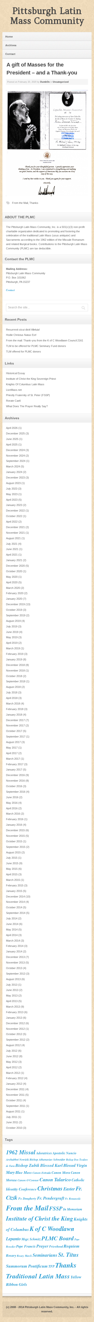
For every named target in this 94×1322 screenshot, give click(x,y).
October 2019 (14, 609)
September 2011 (15, 1105)
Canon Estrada (42, 1173)
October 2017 (14, 731)
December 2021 (15, 527)
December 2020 (15, 565)
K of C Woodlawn (52, 1228)
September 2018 (15, 681)
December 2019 (15, 604)
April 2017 (12, 753)
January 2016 (14, 824)
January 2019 (14, 659)
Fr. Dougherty (27, 1198)
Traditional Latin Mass (38, 1276)
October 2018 (14, 676)
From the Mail (20, 202)
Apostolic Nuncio (64, 1153)
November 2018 (15, 670)
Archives (10, 45)
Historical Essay (15, 373)
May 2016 (12, 802)
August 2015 (13, 852)
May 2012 (12, 1061)
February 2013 (14, 1012)
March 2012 (13, 1072)
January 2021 (14, 560)
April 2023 (12, 499)
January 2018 (14, 714)
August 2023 (13, 483)
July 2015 (11, 857)
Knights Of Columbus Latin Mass (25, 384)
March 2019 (13, 648)
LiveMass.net (14, 389)
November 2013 (15, 962)
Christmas (50, 1188)
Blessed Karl (51, 1165)
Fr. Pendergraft (50, 1198)
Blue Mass (23, 1172)
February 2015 (14, 885)
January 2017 (14, 769)
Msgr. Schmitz (31, 1239)
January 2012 (14, 1083)
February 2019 (14, 653)
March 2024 (13, 466)
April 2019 (12, 642)
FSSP (55, 1208)
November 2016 (15, 780)
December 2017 (15, 720)
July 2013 (11, 984)
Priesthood (56, 1246)
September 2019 (15, 615)
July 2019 (11, 626)
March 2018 (13, 703)
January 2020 (14, 598)
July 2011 (11, 1117)
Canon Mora (61, 1172)
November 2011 (15, 1094)
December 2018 (15, 665)
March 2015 (13, 879)
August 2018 (13, 686)
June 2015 (12, 863)
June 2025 (12, 439)
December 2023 (15, 477)
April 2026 (12, 427)
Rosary (11, 1255)
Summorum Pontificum (27, 1266)
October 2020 (14, 571)
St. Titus (68, 1254)
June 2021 (12, 549)
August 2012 (13, 1045)
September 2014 (15, 912)
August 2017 (13, 742)
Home (9, 36)
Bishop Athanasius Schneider (47, 1159)
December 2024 (15, 450)
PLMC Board (57, 1238)
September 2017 (15, 736)
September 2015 (15, 846)
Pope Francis (26, 1246)
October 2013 (14, 968)
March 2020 (13, 587)
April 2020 (12, 582)
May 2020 (12, 576)
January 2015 (14, 891)
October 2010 (14, 1127)
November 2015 (15, 835)
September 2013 (15, 973)
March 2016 (13, 813)
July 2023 (11, 488)
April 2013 (12, 1001)
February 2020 (14, 593)
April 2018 (12, 698)
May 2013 (12, 995)
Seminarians (45, 1255)
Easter (69, 1189)
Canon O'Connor (28, 1180)
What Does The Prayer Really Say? (27, 406)
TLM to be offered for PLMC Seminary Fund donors (36, 346)
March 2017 (13, 758)
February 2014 (14, 945)
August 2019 (13, 620)
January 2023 (14, 505)
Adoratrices (44, 1153)
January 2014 (14, 951)
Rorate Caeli (13, 400)
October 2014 (14, 907)
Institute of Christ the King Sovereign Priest (31, 378)
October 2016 (14, 786)
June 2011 (12, 1122)
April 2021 (12, 554)
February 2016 (14, 819)
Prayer (42, 1246)
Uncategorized (61, 82)
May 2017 (12, 747)
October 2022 (14, 516)
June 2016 (12, 797)
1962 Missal (20, 1152)
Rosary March (24, 1255)
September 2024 (15, 460)
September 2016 (15, 791)
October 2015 (14, 841)
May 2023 (12, 494)
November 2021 (15, 532)
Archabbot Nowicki (17, 1159)
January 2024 (14, 472)
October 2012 (14, 1034)
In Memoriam (72, 1209)
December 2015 (15, 830)
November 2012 (15, 1028)
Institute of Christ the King (39, 1218)
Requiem (72, 1246)
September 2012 (15, 1039)
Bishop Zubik (27, 1165)
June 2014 (12, 924)
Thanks (33, 202)
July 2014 (11, 918)
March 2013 (13, 1006)
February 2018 (14, 709)
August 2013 (13, 979)
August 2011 (13, 1111)
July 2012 (11, 1050)
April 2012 (12, 1067)
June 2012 (12, 1056)
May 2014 (12, 929)
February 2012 (14, 1078)
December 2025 (15, 433)
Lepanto (13, 1239)
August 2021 (13, 538)
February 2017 (14, 764)
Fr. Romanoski (73, 1198)
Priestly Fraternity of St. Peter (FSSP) (28, 395)
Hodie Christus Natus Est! (21, 334)
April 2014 (12, 935)
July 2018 (11, 692)
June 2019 (12, 632)
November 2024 (15, 455)
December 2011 (15, 1089)
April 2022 (12, 521)
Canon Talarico (55, 1179)
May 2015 (12, 868)
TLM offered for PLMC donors (23, 351)
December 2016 (15, 775)
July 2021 (11, 543)
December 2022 (15, 510)
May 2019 (12, 637)
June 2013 (12, 990)
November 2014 (15, 901)
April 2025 (12, 444)
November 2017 (15, 725)
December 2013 (15, 957)
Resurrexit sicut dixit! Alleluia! (23, 329)
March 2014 (13, 940)
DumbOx (45, 82)
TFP (51, 1266)
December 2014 (15, 896)
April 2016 (12, 808)
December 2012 (15, 1023)
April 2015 (12, 874)
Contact (10, 54)
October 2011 (14, 1100)
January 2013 (14, 1017)
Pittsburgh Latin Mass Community (47, 15)
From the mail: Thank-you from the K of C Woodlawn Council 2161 (44, 340)
